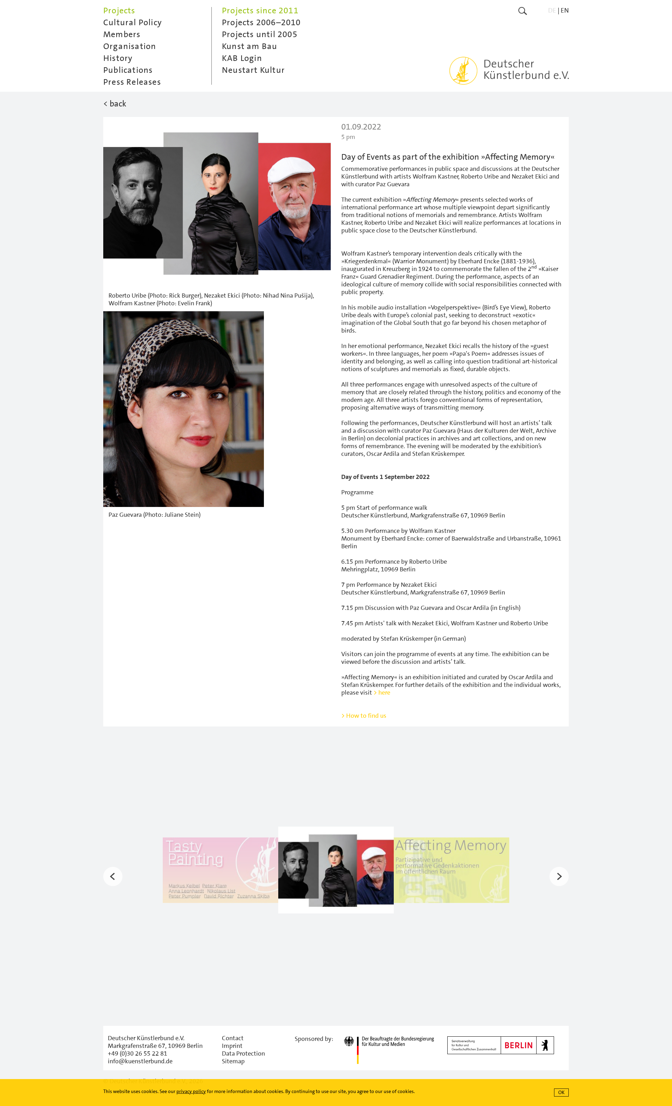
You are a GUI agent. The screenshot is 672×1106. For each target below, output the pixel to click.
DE (552, 10)
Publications (128, 70)
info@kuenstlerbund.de (140, 1061)
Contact (233, 1038)
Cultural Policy (132, 22)
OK (561, 1092)
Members (121, 34)
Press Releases (132, 82)
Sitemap (233, 1061)
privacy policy (191, 1091)
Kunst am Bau (249, 46)
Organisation (129, 46)
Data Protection (243, 1053)
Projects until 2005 (260, 34)
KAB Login (242, 58)
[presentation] (112, 876)
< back (114, 103)
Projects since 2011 (260, 10)
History (118, 58)
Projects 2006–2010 (261, 22)
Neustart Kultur (253, 70)
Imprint (232, 1046)
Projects (119, 10)
